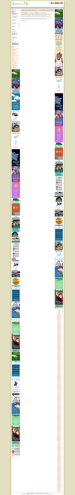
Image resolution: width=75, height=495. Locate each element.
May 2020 (59, 372)
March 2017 (59, 404)
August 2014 (59, 430)
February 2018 (59, 395)
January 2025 (59, 325)
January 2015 (59, 426)
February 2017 (59, 405)
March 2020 (59, 374)
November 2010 (59, 468)
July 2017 (59, 401)
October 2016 (59, 408)
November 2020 (59, 367)
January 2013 (59, 446)
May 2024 (59, 332)
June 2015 (59, 422)
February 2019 (59, 385)
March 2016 (59, 414)
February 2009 (59, 483)
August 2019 (59, 380)
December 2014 (59, 427)
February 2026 (59, 314)
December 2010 (59, 467)
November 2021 (59, 357)
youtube (60, 3)
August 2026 (59, 309)
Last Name (15, 23)
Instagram (62, 3)
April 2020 (59, 373)
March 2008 (59, 490)
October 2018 (59, 388)
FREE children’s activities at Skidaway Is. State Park (33, 13)
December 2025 (59, 316)
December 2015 (59, 417)
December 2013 (59, 437)
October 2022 (59, 348)
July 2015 (59, 421)
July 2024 (59, 330)
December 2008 (59, 485)
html (13, 39)
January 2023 (59, 345)
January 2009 (59, 484)
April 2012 (59, 454)
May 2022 (59, 352)
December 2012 (59, 447)
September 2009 (59, 480)
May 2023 (59, 342)
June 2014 (59, 432)
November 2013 (59, 438)
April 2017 (59, 403)
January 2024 (59, 335)
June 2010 (59, 472)
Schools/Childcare (27, 6)
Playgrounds (13, 47)
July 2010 (59, 471)
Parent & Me (43, 6)
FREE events (19, 6)
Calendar (22, 6)
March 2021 (59, 364)
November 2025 (59, 317)
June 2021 (59, 361)
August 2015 (59, 420)
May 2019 (59, 382)
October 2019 (59, 378)
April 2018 (59, 393)
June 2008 (59, 488)
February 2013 (59, 445)
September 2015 (59, 419)
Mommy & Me (13, 54)
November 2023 (59, 337)
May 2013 (59, 443)
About (12, 6)
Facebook (52, 3)
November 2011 (59, 458)
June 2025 (59, 321)
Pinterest (58, 3)
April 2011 (59, 464)
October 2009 (59, 479)
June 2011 (59, 462)
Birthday (15, 29)
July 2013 (59, 441)
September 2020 (59, 369)
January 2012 (59, 456)
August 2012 (59, 450)
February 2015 (59, 425)
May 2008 (59, 489)
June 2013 (59, 442)
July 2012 (59, 451)
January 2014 (59, 436)
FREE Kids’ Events (14, 53)
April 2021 (59, 363)
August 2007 (59, 491)
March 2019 (59, 384)
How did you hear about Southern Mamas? (15, 34)
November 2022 (59, 347)
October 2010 (59, 469)
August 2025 (59, 319)
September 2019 (59, 379)
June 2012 (59, 452)
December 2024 (59, 326)
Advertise (15, 6)
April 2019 (59, 383)
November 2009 (59, 478)
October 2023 (59, 338)
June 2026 (59, 311)
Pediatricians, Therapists (15, 52)
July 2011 (59, 461)
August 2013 (59, 440)
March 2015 (59, 424)
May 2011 (59, 463)
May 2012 (59, 453)
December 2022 (59, 346)
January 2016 (59, 416)
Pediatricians (32, 6)
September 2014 (59, 429)
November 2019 (59, 377)
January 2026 (59, 315)
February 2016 (59, 415)
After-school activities (38, 6)
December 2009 (59, 477)
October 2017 (59, 398)
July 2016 (59, 411)
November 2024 (59, 327)
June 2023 (59, 341)
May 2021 (59, 362)
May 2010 (59, 473)
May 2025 (59, 322)
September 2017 (59, 399)
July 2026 (59, 310)
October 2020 (59, 368)
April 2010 (59, 474)
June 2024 (59, 331)
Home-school (48, 6)
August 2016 (59, 410)
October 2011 (59, 459)
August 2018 (59, 390)
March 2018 (59, 394)
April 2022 (59, 353)
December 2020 (59, 366)
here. (51, 16)
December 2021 (59, 356)
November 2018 (59, 387)
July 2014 (59, 431)
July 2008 (59, 487)
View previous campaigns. (14, 42)
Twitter (54, 3)
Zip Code (15, 26)
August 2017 (59, 400)
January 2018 (59, 396)
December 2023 (59, 336)
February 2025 (59, 324)
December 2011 (59, 457)
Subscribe (50, 3)
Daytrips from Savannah (15, 68)
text (13, 40)
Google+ (56, 3)
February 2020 (59, 375)
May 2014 (59, 433)
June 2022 (59, 351)
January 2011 (59, 466)
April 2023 (59, 343)
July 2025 (59, 320)
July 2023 (59, 340)
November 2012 (59, 448)
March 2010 (59, 475)
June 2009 (59, 482)
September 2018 (59, 389)
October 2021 (59, 358)
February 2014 (59, 435)
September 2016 (59, 409)
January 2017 (59, 406)
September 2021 (59, 359)
